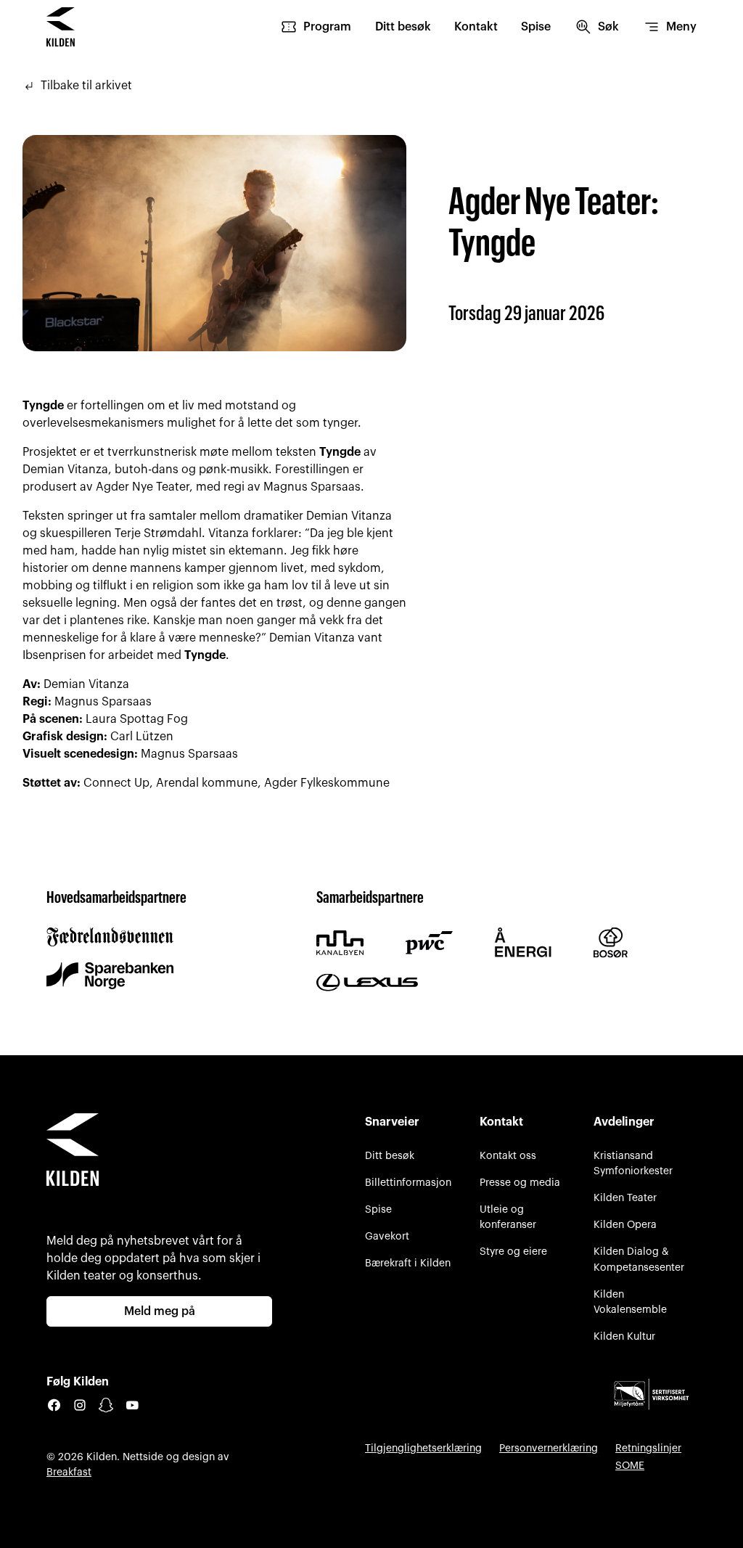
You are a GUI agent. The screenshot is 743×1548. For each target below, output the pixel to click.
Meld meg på (159, 1311)
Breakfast (68, 1472)
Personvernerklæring (548, 1448)
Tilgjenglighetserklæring (423, 1448)
